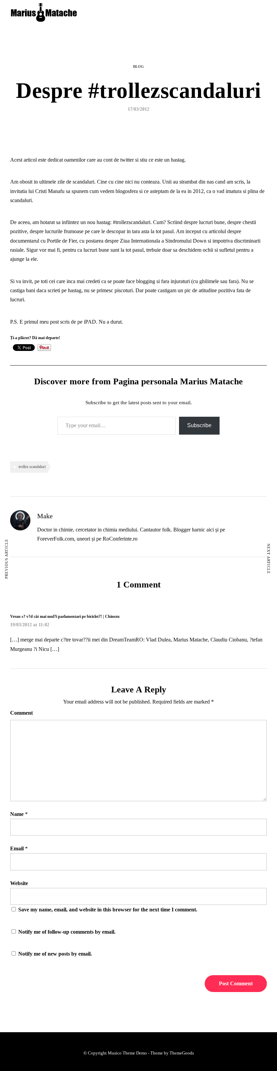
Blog (138, 66)
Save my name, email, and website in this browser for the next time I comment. (107, 909)
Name (17, 814)
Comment (21, 713)
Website (19, 883)
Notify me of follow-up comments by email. (67, 932)
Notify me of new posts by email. (55, 954)
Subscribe (199, 425)
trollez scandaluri (32, 466)
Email (17, 848)
